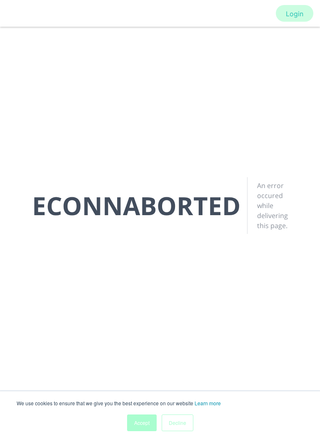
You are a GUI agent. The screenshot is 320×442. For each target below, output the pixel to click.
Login (294, 14)
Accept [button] (142, 422)
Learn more (208, 403)
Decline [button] (177, 422)
